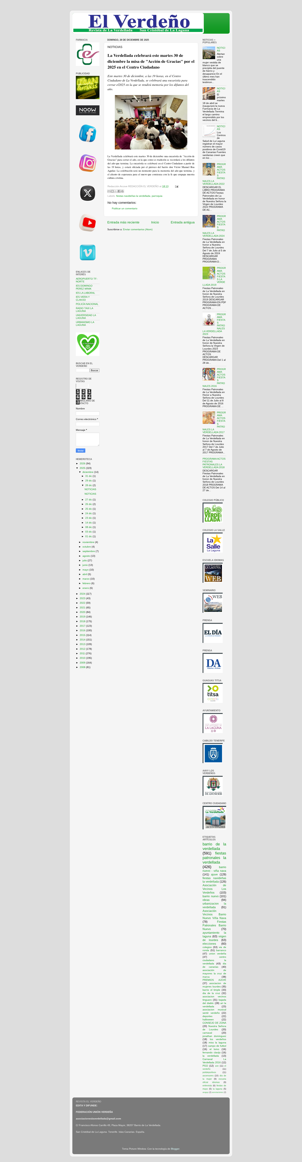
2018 (83, 621)
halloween (208, 1019)
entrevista (207, 1085)
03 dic (89, 531)
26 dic (89, 504)
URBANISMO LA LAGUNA (85, 323)
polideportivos (209, 1072)
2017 (83, 626)
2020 (83, 612)
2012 (83, 649)
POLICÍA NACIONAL (87, 304)
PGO (205, 1065)
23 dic (89, 518)
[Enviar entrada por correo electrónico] (176, 186)
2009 (83, 662)
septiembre (89, 551)
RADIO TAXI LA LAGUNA (84, 309)
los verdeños (218, 1039)
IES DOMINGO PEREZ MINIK (84, 287)
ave (217, 1066)
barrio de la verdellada (214, 846)
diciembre (88, 472)
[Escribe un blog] (112, 191)
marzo (86, 579)
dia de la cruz (211, 993)
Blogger (175, 1149)
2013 (83, 644)
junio (85, 565)
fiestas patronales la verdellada (214, 857)
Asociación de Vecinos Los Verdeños (214, 889)
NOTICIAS (90, 489)
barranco (221, 950)
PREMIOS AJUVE (214, 980)
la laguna (217, 1089)
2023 (83, 598)
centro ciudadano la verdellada (214, 960)
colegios (207, 947)
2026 (83, 463)
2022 (83, 603)
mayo (85, 569)
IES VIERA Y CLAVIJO (83, 298)
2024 (83, 594)
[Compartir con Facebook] (119, 191)
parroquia (157, 196)
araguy (205, 1092)
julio (85, 560)
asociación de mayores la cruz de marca (214, 973)
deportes (207, 1016)
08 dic (89, 527)
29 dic (89, 480)
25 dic (89, 509)
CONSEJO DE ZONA (214, 1023)
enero (86, 588)
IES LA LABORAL (85, 293)
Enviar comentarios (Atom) (138, 229)
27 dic (89, 499)
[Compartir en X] (115, 191)
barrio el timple (211, 990)
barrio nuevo (211, 896)
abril (85, 574)
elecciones (209, 943)
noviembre (88, 542)
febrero (86, 583)
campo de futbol (217, 1046)
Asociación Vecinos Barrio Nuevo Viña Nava (214, 914)
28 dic (89, 485)
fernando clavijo (212, 1052)
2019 (83, 616)
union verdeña (217, 953)
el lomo (214, 1049)
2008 (83, 667)
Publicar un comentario (124, 208)
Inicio (155, 222)
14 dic (89, 522)
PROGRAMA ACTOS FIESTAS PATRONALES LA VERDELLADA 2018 (214, 463)
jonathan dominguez (214, 1036)
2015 (83, 635)
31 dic (89, 476)
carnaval (207, 1033)
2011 (83, 653)
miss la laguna (217, 1042)
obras (206, 899)
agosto (86, 556)
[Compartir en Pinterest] (122, 191)
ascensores (208, 1075)
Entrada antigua (183, 222)
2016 (83, 630)
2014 (83, 639)
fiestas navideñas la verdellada (133, 196)
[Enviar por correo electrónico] (109, 191)
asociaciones (217, 1092)
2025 (83, 468)
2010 (83, 658)
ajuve (214, 874)
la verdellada (211, 1056)
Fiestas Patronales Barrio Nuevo (214, 925)
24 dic (89, 513)
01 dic (89, 536)
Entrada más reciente (123, 222)
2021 (83, 607)
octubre (87, 546)
